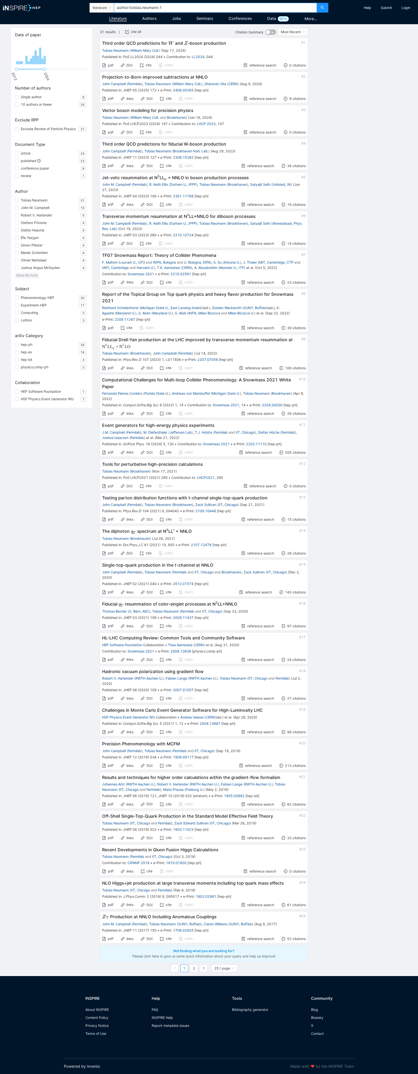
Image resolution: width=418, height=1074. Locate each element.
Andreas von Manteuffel (191, 393)
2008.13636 (181, 651)
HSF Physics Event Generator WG (128, 717)
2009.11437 (183, 617)
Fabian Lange (176, 678)
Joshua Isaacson (115, 438)
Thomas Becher (114, 611)
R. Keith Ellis (158, 184)
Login (406, 8)
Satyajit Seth (260, 184)
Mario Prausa (173, 789)
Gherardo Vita (215, 84)
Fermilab (134, 84)
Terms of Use (95, 1033)
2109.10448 (205, 511)
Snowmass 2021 (140, 274)
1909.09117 (183, 757)
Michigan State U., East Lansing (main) (171, 308)
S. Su (217, 262)
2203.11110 (256, 444)
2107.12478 (201, 545)
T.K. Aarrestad (168, 268)
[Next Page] (204, 968)
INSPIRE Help (162, 1017)
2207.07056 (207, 359)
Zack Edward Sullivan (191, 823)
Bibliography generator (250, 1009)
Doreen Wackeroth (226, 308)
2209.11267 (125, 319)
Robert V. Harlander (117, 678)
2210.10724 (183, 235)
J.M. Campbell (113, 432)
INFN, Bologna (164, 262)
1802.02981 (206, 896)
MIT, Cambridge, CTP (276, 262)
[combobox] (215, 8)
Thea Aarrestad (180, 645)
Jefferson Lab (181, 432)
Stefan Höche (268, 432)
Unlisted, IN (281, 184)
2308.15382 (183, 157)
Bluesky (317, 1017)
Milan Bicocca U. (241, 313)
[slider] (16, 69)
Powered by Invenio (82, 1066)
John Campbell (114, 84)
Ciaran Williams (215, 924)
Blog (314, 1009)
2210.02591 (181, 274)
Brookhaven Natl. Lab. (191, 151)
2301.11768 (183, 196)
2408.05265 (183, 90)
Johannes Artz (113, 784)
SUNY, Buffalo (255, 308)
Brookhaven (176, 117)
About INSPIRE (97, 1009)
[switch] (270, 32)
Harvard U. (145, 268)
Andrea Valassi (191, 717)
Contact (317, 1033)
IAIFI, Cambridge (115, 268)
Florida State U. (156, 393)
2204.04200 (272, 405)
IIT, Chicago (245, 432)
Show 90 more (26, 275)
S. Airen (144, 313)
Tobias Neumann (115, 50)
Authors (149, 18)
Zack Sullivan (205, 505)
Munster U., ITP (232, 268)
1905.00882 (234, 796)
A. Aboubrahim (205, 268)
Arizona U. (232, 262)
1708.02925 (183, 930)
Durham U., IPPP (183, 184)
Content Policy (96, 1017)
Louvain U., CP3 (132, 262)
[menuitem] (367, 7)
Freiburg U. (194, 789)
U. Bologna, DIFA (197, 262)
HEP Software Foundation (122, 645)
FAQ (155, 1009)
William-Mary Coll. (145, 50)
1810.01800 (176, 863)
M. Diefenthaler (155, 432)
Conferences (240, 18)
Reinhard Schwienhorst (120, 308)
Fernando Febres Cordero (122, 393)
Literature (118, 18)
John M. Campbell (116, 184)
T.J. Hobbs (203, 432)
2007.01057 (183, 690)
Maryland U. (125, 313)
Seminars (204, 18)
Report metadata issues (170, 1025)
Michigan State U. (226, 393)
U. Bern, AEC (139, 611)
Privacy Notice (97, 1025)
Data (271, 18)
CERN (233, 84)
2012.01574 (183, 584)
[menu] (373, 7)
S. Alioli (180, 313)
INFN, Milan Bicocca (204, 313)
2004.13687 (210, 723)
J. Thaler (250, 262)
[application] (51, 53)
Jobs (176, 18)
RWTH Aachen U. (149, 678)
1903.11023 (183, 829)
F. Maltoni (109, 262)
